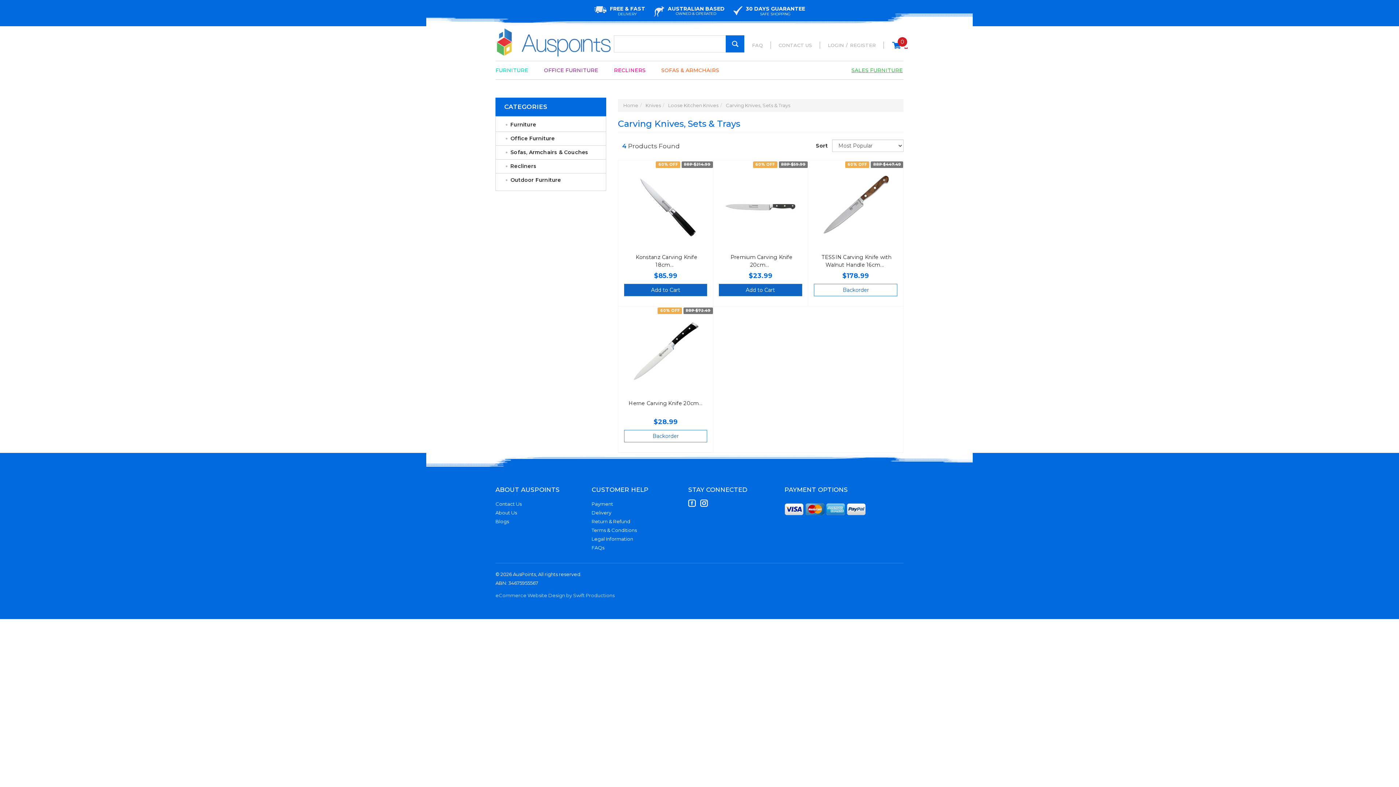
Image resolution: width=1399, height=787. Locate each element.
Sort (821, 145)
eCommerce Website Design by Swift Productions (555, 595)
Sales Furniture (877, 70)
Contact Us (795, 45)
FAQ (757, 45)
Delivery (601, 513)
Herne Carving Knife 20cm (663, 403)
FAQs (598, 548)
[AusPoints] (554, 42)
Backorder (856, 290)
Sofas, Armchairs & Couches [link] (549, 152)
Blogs (502, 521)
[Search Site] (735, 43)
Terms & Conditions (614, 530)
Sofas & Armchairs (690, 70)
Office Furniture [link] (532, 138)
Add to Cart (665, 290)
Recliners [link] (523, 166)
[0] (896, 48)
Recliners (630, 70)
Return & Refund (611, 521)
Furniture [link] (523, 124)
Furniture (511, 70)
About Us (506, 513)
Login (836, 45)
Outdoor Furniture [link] (535, 180)
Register (863, 45)
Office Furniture (571, 70)
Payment (602, 504)
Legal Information (612, 539)
